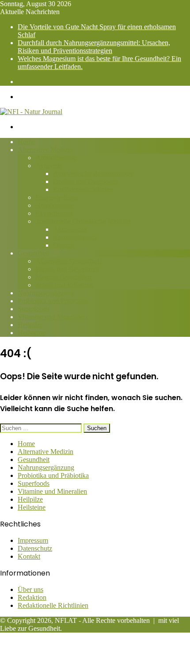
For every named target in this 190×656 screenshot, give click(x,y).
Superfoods (33, 309)
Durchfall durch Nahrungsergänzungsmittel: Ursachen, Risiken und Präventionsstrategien (94, 46)
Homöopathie (54, 205)
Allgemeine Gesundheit (68, 261)
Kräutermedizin (74, 237)
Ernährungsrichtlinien (83, 189)
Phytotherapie (54, 213)
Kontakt (29, 556)
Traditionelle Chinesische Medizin (82, 221)
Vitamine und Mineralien (52, 316)
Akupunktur (70, 229)
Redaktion (32, 597)
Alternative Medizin (45, 149)
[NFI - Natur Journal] (31, 111)
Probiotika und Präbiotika (53, 301)
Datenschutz (35, 548)
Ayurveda (49, 165)
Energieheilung (56, 197)
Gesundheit (33, 253)
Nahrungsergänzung (46, 293)
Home (26, 141)
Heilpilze (30, 324)
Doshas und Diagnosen (85, 181)
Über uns (30, 589)
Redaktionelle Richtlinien (53, 605)
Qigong (63, 245)
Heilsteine (32, 332)
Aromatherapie (56, 157)
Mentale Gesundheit (63, 277)
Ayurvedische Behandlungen (93, 173)
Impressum (33, 540)
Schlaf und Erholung (64, 285)
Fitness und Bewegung (67, 269)
